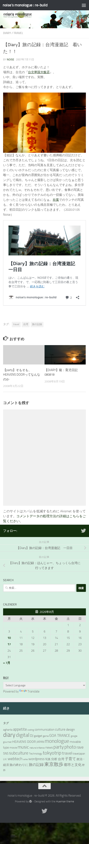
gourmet (7, 742)
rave (80, 747)
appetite (20, 729)
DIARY (7, 33)
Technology (35, 753)
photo (70, 747)
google (74, 736)
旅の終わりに (19, 765)
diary (9, 734)
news (49, 747)
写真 (48, 759)
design (70, 729)
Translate (34, 691)
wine (25, 759)
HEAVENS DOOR (24, 742)
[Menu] (84, 5)
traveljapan (79, 753)
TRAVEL (18, 33)
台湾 (25, 324)
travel (16, 324)
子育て (70, 759)
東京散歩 (53, 764)
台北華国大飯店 (39, 72)
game (46, 736)
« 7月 (6, 663)
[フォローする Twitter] (83, 530)
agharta (7, 729)
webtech (15, 758)
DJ (31, 736)
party (58, 747)
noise (10, 59)
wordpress (36, 759)
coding (31, 730)
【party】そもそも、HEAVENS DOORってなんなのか (21, 374)
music (23, 747)
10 (9, 638)
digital (22, 735)
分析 (54, 759)
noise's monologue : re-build (25, 5)
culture (60, 729)
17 (9, 644)
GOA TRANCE (59, 735)
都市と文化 (73, 765)
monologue (57, 741)
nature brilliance (37, 747)
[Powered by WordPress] (30, 801)
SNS (5, 753)
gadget (38, 735)
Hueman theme (65, 801)
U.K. (5, 759)
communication (44, 729)
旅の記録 (37, 324)
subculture (18, 753)
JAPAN (40, 742)
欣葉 (56, 200)
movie (13, 747)
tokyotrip (52, 753)
